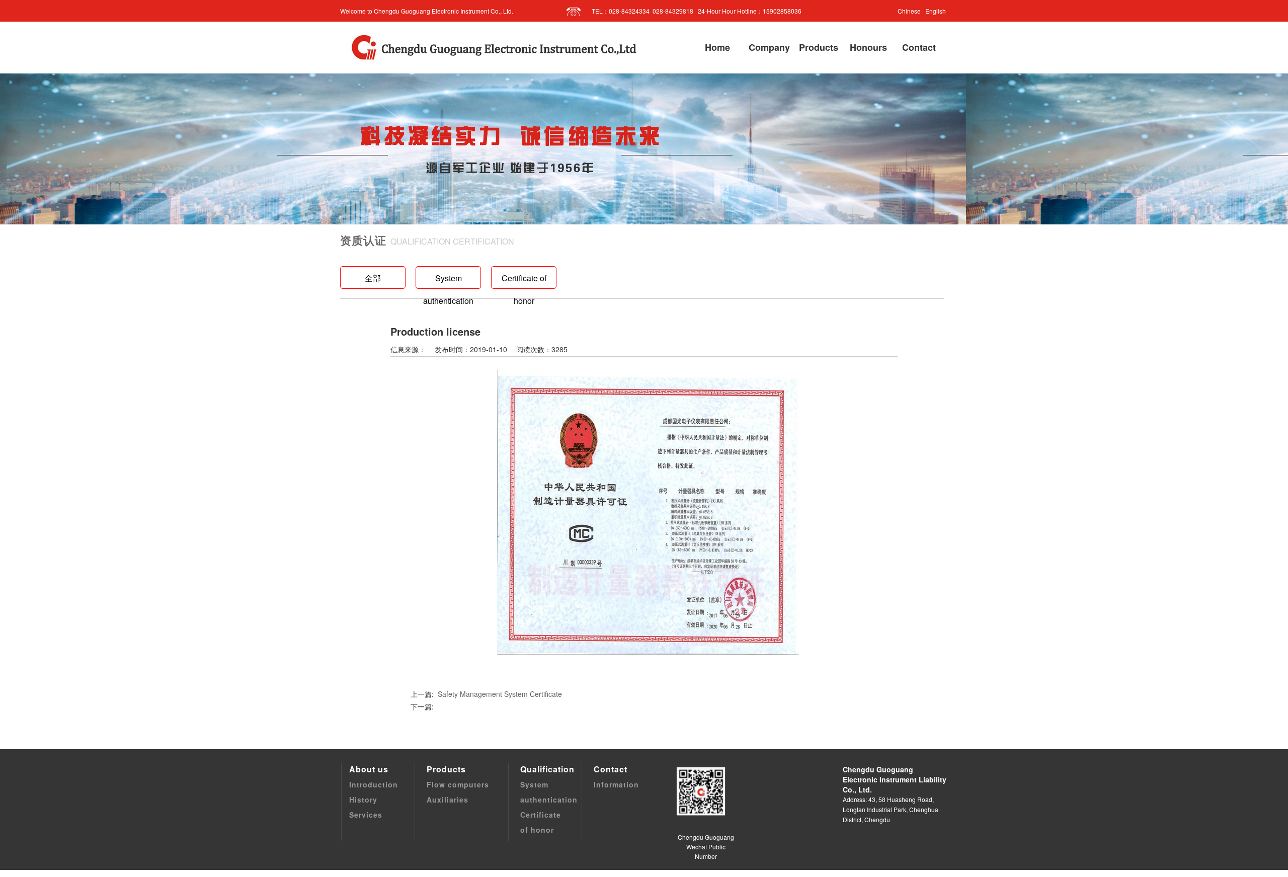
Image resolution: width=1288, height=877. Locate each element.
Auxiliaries (447, 799)
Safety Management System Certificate (500, 694)
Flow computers (458, 784)
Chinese (909, 11)
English (935, 11)
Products (446, 769)
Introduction (373, 784)
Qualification (547, 769)
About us (368, 769)
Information (616, 784)
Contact (610, 769)
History (363, 799)
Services (365, 815)
